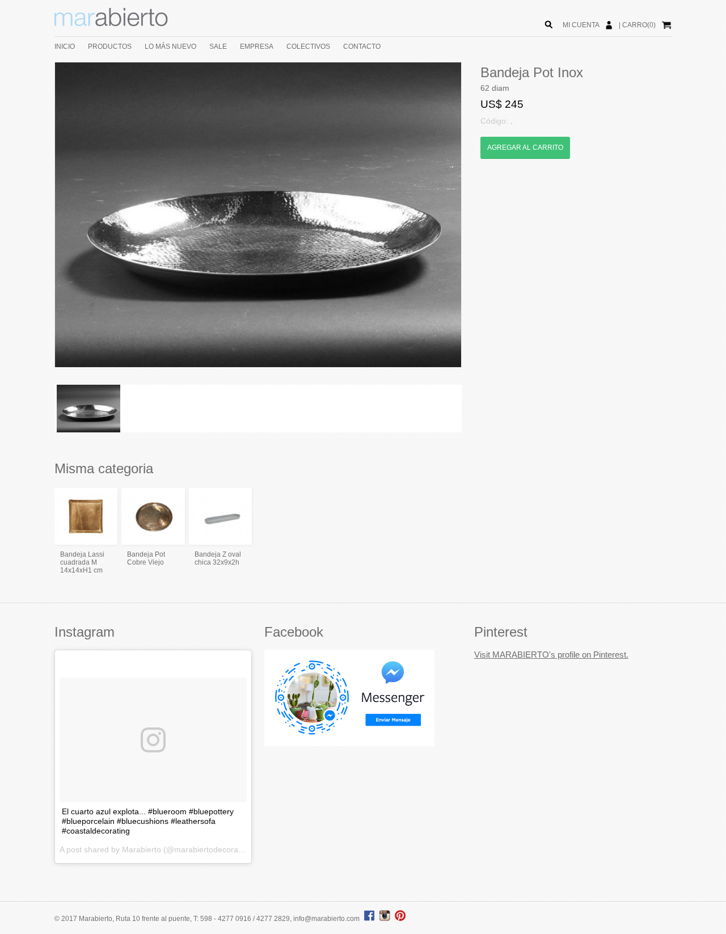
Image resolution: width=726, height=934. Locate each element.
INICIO (64, 47)
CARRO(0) (639, 25)
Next (478, 215)
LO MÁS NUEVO (170, 47)
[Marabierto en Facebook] (369, 919)
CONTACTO (362, 47)
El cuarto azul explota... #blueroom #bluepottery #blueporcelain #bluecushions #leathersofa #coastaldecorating (148, 821)
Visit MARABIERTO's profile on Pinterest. (551, 654)
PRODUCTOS (110, 47)
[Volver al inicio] (111, 24)
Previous (38, 215)
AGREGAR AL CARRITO (525, 148)
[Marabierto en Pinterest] (400, 919)
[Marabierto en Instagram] (386, 919)
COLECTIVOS (308, 47)
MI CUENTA (581, 25)
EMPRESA (256, 47)
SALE (218, 47)
